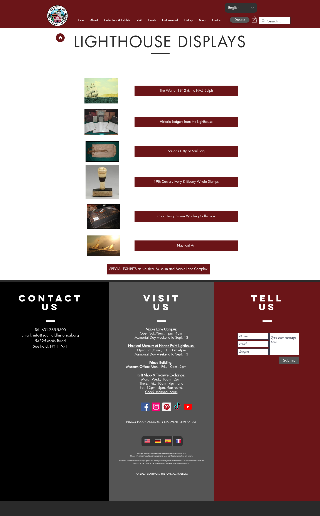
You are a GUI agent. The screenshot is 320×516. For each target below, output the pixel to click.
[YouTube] (188, 407)
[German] (157, 441)
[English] (146, 441)
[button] (254, 20)
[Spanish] (167, 441)
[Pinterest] (166, 407)
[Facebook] (145, 407)
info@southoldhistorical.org (56, 335)
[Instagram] (156, 407)
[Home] (60, 37)
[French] (177, 441)
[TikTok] (177, 407)
